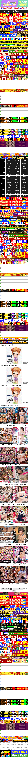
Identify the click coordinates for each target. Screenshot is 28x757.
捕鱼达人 (9, 176)
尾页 (14, 590)
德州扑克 (24, 176)
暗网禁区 (9, 190)
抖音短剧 (9, 182)
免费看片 (3, 194)
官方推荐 (3, 178)
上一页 (7, 588)
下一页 (20, 588)
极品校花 (9, 195)
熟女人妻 (17, 187)
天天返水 (24, 179)
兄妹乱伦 (17, 193)
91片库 (9, 185)
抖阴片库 (3, 189)
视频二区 (3, 167)
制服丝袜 (17, 168)
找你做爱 (24, 171)
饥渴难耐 (17, 171)
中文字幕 (17, 166)
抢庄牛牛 (17, 176)
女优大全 (17, 185)
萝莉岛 (24, 185)
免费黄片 (24, 187)
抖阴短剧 (17, 195)
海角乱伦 (17, 190)
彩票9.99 (9, 179)
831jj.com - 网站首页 (12, 11)
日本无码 (24, 160)
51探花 (24, 182)
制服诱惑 (24, 190)
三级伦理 (9, 166)
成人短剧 (24, 193)
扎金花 (16, 179)
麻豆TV (17, 182)
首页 (3, 588)
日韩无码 (24, 195)
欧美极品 (17, 163)
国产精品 (9, 160)
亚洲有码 (9, 163)
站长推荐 (3, 172)
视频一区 (3, 162)
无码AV (3, 183)
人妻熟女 (9, 168)
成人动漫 (24, 163)
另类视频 (24, 168)
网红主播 (17, 160)
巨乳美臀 (24, 166)
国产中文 (9, 193)
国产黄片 (9, 187)
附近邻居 (9, 171)
